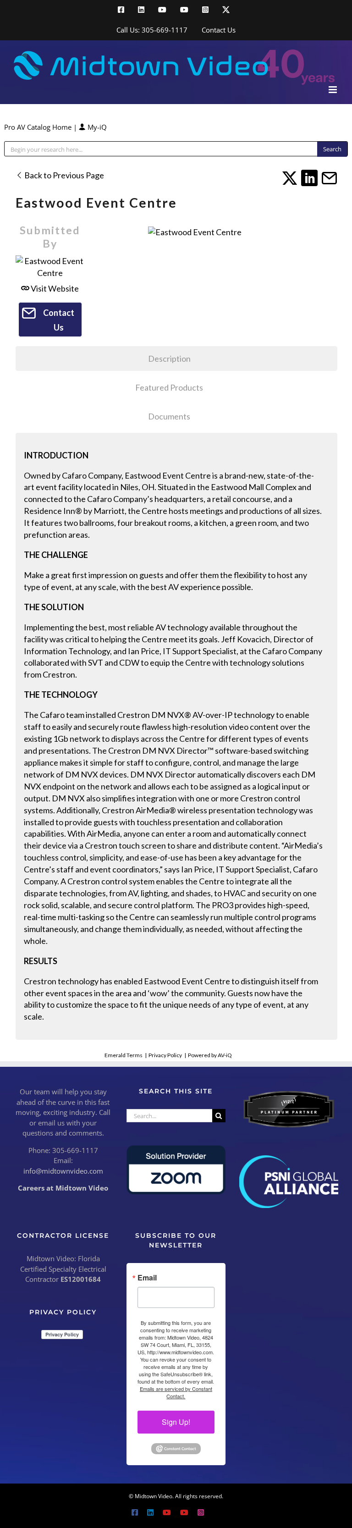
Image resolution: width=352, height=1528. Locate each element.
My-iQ (96, 127)
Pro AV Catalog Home (38, 127)
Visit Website (54, 288)
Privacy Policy (165, 1055)
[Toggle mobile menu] (333, 89)
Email (147, 1277)
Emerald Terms (123, 1055)
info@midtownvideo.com (63, 1170)
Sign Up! (176, 1422)
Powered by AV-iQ (210, 1055)
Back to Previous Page (63, 175)
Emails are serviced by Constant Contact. (176, 1392)
